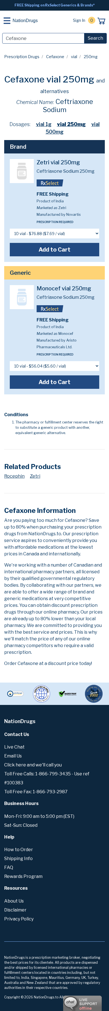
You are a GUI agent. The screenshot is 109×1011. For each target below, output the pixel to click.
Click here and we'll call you (33, 765)
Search (95, 38)
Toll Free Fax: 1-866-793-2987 (36, 791)
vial (74, 56)
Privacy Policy (19, 919)
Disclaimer (15, 910)
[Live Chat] (67, 1000)
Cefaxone (55, 56)
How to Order (18, 849)
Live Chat (14, 747)
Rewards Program (23, 876)
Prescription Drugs (21, 56)
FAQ (8, 867)
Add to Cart (54, 249)
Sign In (79, 20)
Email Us (13, 756)
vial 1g (43, 124)
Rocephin (14, 476)
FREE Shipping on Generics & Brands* (55, 5)
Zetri (35, 476)
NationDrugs (25, 20)
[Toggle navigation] (7, 20)
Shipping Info (18, 858)
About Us (14, 901)
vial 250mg (71, 124)
